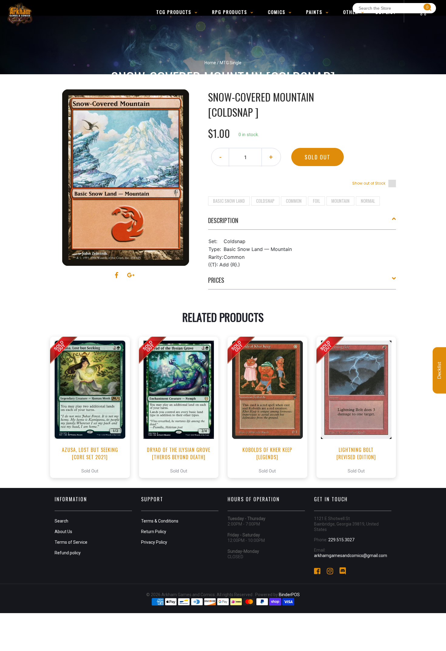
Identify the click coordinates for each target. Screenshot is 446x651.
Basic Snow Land (229, 200)
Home (210, 62)
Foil (316, 200)
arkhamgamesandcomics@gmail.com (350, 555)
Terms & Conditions (159, 521)
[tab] (302, 223)
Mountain (340, 200)
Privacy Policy (154, 542)
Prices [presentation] (216, 280)
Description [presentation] (223, 220)
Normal (368, 200)
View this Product (93, 407)
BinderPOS (289, 594)
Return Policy (153, 531)
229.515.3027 (341, 539)
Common (294, 200)
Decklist (439, 370)
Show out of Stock (368, 183)
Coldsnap (265, 200)
